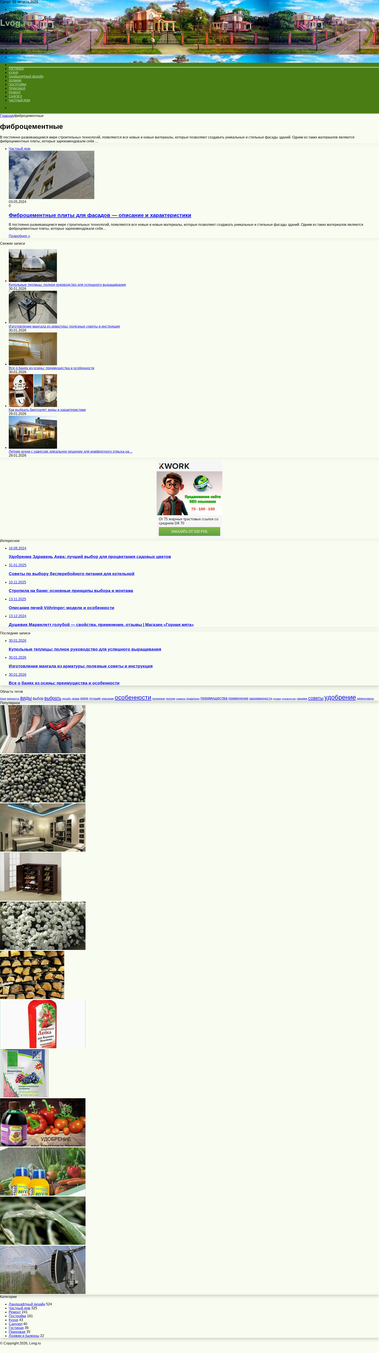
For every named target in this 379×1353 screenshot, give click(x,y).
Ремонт (15, 92)
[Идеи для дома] (18, 42)
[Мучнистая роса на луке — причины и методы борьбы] (43, 1243)
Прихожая (17, 88)
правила (180, 698)
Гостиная (16, 68)
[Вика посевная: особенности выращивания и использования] (43, 801)
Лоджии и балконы (24, 1336)
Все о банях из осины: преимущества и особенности (51, 368)
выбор (38, 698)
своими (302, 698)
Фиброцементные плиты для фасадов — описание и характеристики (100, 215)
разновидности (260, 698)
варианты (13, 698)
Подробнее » (19, 236)
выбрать (52, 697)
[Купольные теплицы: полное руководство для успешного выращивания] (33, 281)
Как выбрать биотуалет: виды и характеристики (47, 410)
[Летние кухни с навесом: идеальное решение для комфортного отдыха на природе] (33, 447)
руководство (289, 698)
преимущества (213, 698)
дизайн (66, 698)
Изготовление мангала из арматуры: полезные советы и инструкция (64, 326)
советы (316, 697)
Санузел (15, 96)
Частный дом (19, 100)
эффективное (365, 698)
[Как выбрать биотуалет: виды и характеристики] (33, 406)
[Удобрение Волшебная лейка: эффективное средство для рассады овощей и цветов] (43, 1047)
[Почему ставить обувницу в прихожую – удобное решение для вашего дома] (30, 899)
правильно (193, 698)
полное (170, 698)
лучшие (95, 698)
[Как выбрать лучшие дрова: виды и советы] (32, 998)
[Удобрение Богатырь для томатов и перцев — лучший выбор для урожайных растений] (43, 1145)
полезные (158, 698)
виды (26, 698)
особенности (133, 697)
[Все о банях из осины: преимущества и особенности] (33, 364)
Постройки (17, 84)
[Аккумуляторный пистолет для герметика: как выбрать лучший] (43, 752)
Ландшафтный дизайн (26, 76)
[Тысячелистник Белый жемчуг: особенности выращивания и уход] (43, 949)
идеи (84, 698)
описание (108, 698)
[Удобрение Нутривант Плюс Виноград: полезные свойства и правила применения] (24, 1096)
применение (238, 698)
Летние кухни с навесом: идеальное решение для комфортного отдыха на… (71, 451)
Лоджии (15, 80)
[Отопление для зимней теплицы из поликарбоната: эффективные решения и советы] (43, 1293)
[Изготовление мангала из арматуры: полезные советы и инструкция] (33, 322)
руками (277, 698)
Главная (7, 116)
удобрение (340, 697)
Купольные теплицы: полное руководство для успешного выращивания (67, 285)
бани (3, 698)
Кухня (13, 72)
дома (75, 698)
